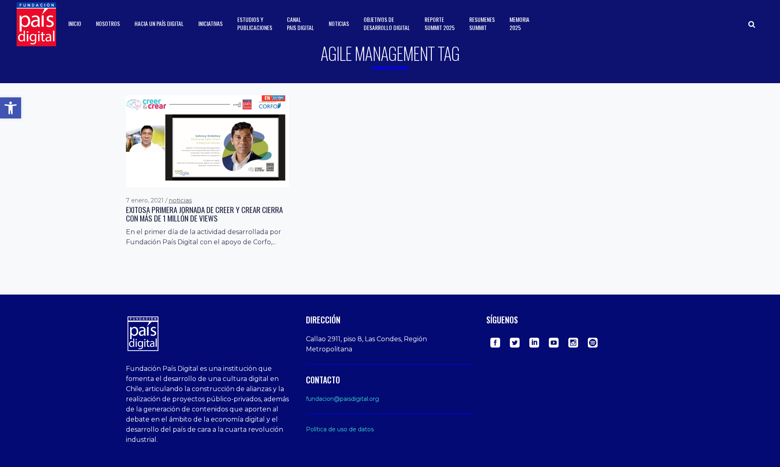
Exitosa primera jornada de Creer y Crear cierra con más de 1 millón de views (204, 213)
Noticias (180, 200)
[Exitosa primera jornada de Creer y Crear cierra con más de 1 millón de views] (207, 140)
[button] (10, 107)
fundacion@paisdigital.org (342, 398)
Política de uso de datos (340, 429)
